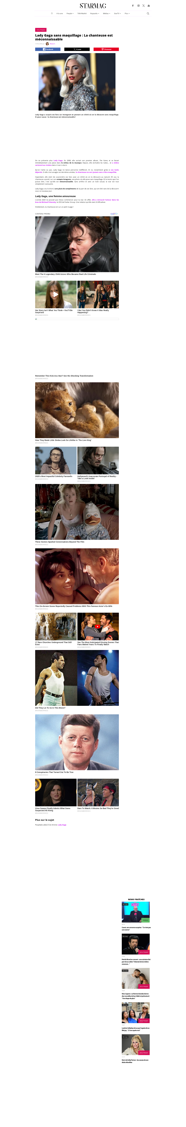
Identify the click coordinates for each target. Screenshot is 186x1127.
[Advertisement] (93, 20)
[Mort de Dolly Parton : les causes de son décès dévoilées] (136, 1044)
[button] (133, 7)
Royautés (94, 14)
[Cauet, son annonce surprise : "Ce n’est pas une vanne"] (136, 912)
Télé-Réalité (82, 14)
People (69, 14)
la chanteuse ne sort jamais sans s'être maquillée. (96, 172)
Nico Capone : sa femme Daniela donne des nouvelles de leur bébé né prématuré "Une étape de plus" (135, 996)
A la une (60, 14)
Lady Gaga (58, 160)
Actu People (144, 952)
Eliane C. (52, 44)
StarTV (116, 14)
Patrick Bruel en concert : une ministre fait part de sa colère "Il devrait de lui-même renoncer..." (136, 961)
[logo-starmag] (93, 5)
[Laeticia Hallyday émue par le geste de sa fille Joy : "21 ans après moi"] (136, 1012)
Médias (106, 14)
